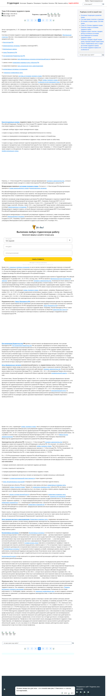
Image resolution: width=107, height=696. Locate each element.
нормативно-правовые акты (41, 487)
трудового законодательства (55, 181)
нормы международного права (19, 188)
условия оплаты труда (31, 543)
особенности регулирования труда (49, 82)
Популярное (37, 3)
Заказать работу (63, 3)
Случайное (45, 3)
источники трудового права (28, 186)
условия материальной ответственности (22, 478)
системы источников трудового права (30, 76)
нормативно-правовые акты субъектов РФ (26, 62)
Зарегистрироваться (96, 1)
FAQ (56, 3)
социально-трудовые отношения (19, 267)
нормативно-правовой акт (10, 502)
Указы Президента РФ (22, 301)
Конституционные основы (11, 122)
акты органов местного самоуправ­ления (30, 66)
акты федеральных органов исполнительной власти (34, 59)
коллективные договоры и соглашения (15, 69)
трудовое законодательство (52, 369)
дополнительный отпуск (58, 390)
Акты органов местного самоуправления (15, 519)
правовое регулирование (58, 496)
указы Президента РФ (10, 52)
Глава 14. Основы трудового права (92, 25)
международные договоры (11, 46)
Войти (87, 1)
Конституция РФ (8, 42)
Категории (23, 3)
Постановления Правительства (12, 343)
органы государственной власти (19, 494)
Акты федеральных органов (11, 365)
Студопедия (13, 3)
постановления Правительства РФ (14, 56)
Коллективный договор (9, 556)
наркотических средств (60, 309)
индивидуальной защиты (59, 373)
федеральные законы (10, 49)
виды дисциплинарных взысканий (13, 482)
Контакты (51, 3)
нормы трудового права (50, 80)
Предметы (30, 3)
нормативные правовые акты (56, 485)
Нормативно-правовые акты (39, 519)
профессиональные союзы (10, 151)
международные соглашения (17, 207)
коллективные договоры (11, 549)
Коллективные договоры (10, 533)
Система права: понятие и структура (92, 19)
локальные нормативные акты (13, 72)
